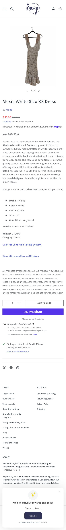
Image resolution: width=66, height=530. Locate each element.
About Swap (8, 393)
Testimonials (8, 404)
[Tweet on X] (4, 367)
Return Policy (43, 404)
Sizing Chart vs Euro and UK (15, 427)
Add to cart (44, 303)
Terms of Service (10, 442)
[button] (12, 9)
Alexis (9, 109)
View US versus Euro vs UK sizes (20, 256)
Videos (5, 448)
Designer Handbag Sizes (14, 422)
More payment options (33, 319)
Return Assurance (45, 398)
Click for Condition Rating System (21, 244)
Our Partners (8, 398)
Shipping (6, 121)
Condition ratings (10, 409)
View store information (18, 351)
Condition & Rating (46, 393)
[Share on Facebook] (11, 367)
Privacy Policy (9, 437)
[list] (33, 56)
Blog (4, 432)
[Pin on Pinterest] (17, 367)
